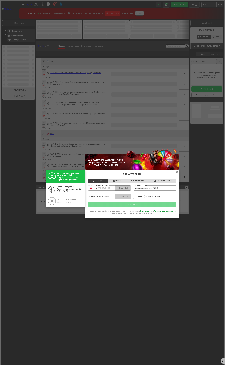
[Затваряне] (177, 172)
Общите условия (146, 211)
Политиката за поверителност (165, 211)
